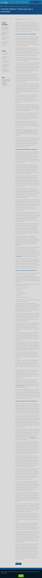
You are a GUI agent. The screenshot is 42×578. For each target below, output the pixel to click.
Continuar (21, 575)
